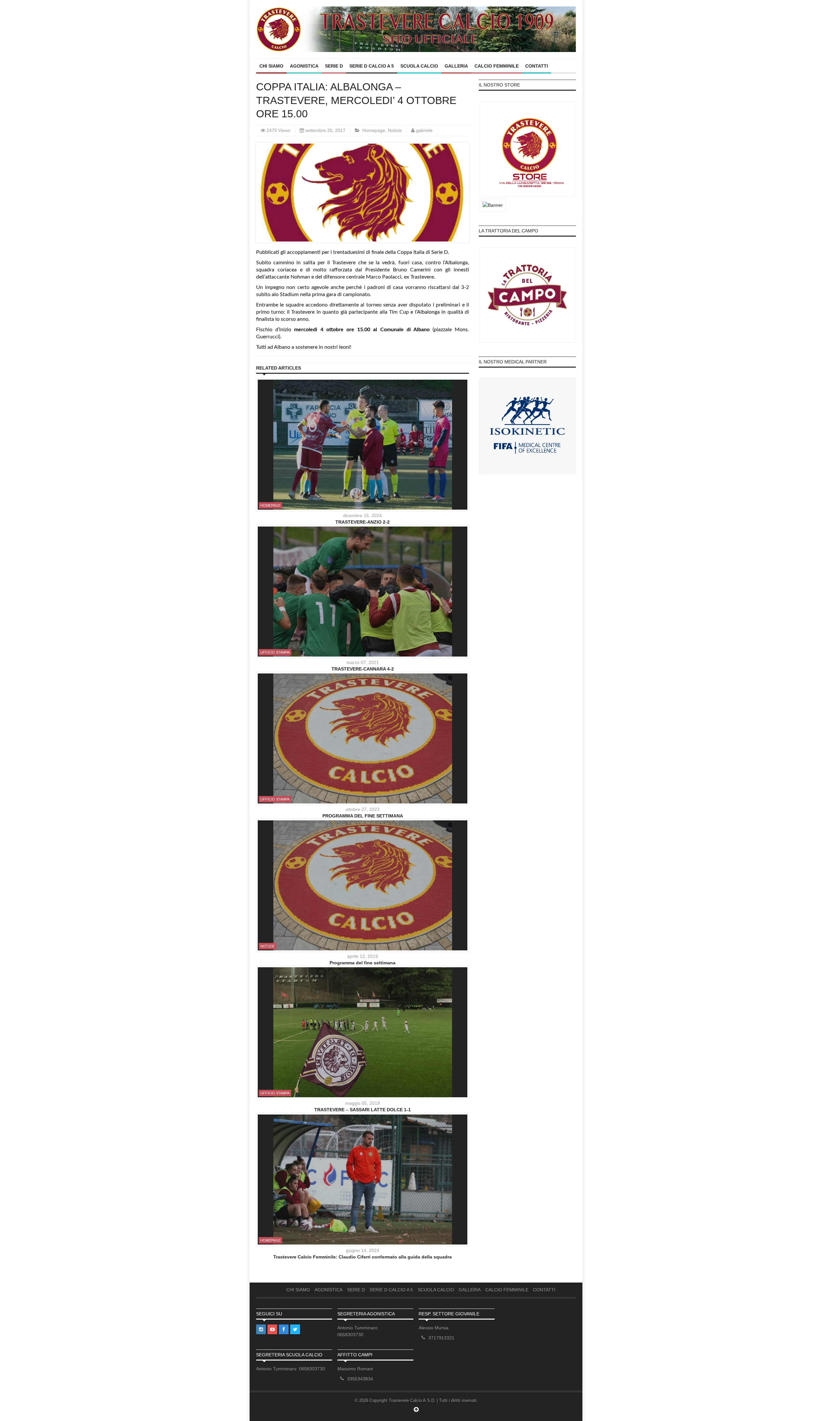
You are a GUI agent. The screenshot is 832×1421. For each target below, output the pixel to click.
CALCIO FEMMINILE (496, 66)
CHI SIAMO (271, 66)
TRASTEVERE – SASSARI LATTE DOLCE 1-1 (362, 1109)
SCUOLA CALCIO (419, 66)
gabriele (424, 130)
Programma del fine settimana (363, 962)
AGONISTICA (304, 66)
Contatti (536, 66)
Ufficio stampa (275, 652)
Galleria (456, 66)
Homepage (373, 130)
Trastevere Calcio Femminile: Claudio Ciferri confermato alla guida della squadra (362, 1256)
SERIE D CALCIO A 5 (371, 66)
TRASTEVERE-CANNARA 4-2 (363, 668)
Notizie (395, 130)
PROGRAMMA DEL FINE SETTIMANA (362, 815)
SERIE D (334, 66)
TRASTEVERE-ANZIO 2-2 (362, 522)
